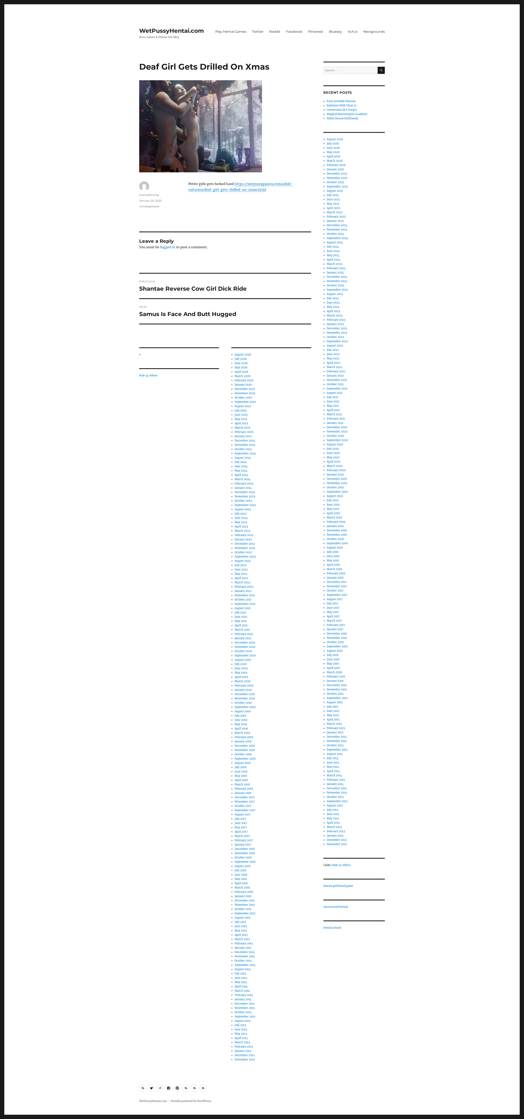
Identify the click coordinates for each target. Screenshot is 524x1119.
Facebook (294, 32)
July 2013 (240, 1025)
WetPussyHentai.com (171, 30)
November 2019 (245, 698)
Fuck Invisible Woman (341, 101)
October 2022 (243, 552)
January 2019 (243, 741)
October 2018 (243, 754)
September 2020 (245, 655)
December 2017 (245, 797)
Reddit (274, 32)
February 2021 (244, 634)
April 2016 (241, 883)
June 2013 (241, 1029)
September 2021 (245, 604)
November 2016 (245, 853)
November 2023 (245, 496)
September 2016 (245, 862)
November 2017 (245, 801)
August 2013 (242, 1021)
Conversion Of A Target (342, 110)
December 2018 (245, 746)
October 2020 (243, 651)
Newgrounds (374, 32)
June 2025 (241, 415)
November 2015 (245, 905)
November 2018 (245, 750)
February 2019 (244, 737)
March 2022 (242, 582)
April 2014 (241, 986)
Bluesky (335, 32)
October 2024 (243, 449)
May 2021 (241, 621)
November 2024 (245, 445)
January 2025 (243, 436)
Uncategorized (149, 206)
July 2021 (240, 612)
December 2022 (245, 543)
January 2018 (243, 793)
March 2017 (242, 836)
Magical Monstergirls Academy (347, 114)
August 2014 (243, 969)
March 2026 (243, 376)
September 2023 (245, 505)
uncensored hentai (335, 907)
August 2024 (243, 458)
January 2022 (243, 591)
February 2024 (244, 483)
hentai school (332, 927)
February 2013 (244, 1046)
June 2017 (241, 823)
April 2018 (241, 780)
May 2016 (241, 879)
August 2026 (243, 354)
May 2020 (241, 672)
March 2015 (242, 939)
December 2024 (245, 440)
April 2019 (241, 728)
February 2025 (244, 432)
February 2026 (244, 380)
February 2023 (244, 535)
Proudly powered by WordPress (191, 1101)
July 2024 (241, 462)
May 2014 (241, 982)
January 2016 (243, 896)
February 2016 (244, 892)
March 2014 (242, 991)
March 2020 (242, 681)
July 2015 (240, 922)
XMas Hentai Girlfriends (342, 118)
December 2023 (245, 492)
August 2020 (243, 660)
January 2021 (243, 638)
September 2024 (245, 453)
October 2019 (243, 703)
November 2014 (245, 956)
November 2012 (245, 1059)
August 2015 (243, 917)
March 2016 (242, 887)
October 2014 (243, 960)
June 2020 (241, 668)
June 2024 (241, 466)
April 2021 (241, 625)
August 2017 (243, 814)
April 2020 (241, 677)
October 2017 (243, 806)
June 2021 (241, 617)
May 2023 (241, 522)
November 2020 (245, 647)
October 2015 (243, 909)
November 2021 (245, 595)
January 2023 (243, 539)
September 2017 (245, 810)
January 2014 (243, 999)
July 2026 (241, 359)
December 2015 (245, 900)
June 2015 (241, 926)
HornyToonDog (149, 194)
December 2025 (245, 389)
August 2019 (243, 711)
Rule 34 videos (148, 375)
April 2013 (241, 1038)
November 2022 (245, 548)
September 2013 (245, 1016)
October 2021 (243, 599)
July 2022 (241, 565)
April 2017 (241, 831)
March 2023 (242, 531)
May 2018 (241, 776)
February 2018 (244, 788)
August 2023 (243, 509)
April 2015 (241, 935)
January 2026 (243, 384)
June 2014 (241, 978)
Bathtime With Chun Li (341, 105)
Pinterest (315, 32)
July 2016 (240, 870)
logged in (167, 247)
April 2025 (241, 423)
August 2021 (243, 608)
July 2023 (240, 513)
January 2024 (243, 488)
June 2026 (241, 363)
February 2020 (244, 685)
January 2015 (243, 948)
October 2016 (243, 857)
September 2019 (245, 707)
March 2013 (242, 1042)
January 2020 (243, 690)
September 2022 (245, 556)
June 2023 (241, 518)
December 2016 (245, 849)
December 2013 (244, 1003)
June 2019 (241, 720)
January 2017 (243, 844)
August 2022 (243, 561)
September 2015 (245, 913)
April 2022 (241, 578)
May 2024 (241, 470)
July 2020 (241, 664)
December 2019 (245, 694)
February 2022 (244, 586)
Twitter (257, 32)
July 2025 (241, 410)
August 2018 (243, 763)
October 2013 (243, 1012)
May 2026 (241, 367)
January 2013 (243, 1051)
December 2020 (245, 642)
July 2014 (240, 973)
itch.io (353, 32)
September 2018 (245, 758)
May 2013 (241, 1033)
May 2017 (241, 827)
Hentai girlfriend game (338, 886)
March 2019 (242, 733)
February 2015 (244, 943)
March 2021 (242, 629)
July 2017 (240, 819)
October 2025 (243, 397)
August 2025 (243, 406)
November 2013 (245, 1008)
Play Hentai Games (230, 32)
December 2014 (245, 952)
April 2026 (241, 372)
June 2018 (241, 771)
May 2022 (241, 574)
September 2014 (245, 965)
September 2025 (245, 402)
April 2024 (241, 475)
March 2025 (242, 427)
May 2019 (241, 724)
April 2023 (241, 526)
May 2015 (241, 930)
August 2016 (243, 866)
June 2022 (241, 569)
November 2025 (245, 393)
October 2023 (243, 500)
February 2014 (244, 995)
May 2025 (241, 419)
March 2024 (242, 479)
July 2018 (240, 767)
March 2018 (242, 784)
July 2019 (240, 715)
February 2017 (244, 840)
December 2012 (245, 1055)
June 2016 (241, 874)
